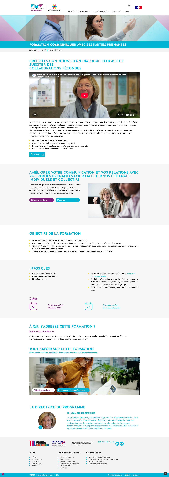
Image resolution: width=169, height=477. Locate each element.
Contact (128, 11)
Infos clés (43, 50)
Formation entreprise (100, 11)
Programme (33, 50)
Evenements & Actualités (69, 463)
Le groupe (35, 461)
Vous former (64, 459)
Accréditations (37, 459)
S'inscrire (61, 200)
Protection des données (98, 461)
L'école (34, 457)
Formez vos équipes (67, 461)
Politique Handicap (132, 475)
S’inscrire (59, 50)
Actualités (35, 466)
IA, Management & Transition (99, 457)
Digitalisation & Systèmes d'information (103, 459)
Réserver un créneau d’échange (71, 390)
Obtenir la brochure (39, 200)
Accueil (70, 11)
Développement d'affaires (98, 463)
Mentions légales (115, 475)
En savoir (35, 154)
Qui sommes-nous (67, 457)
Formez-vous (83, 11)
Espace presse (37, 463)
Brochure (51, 50)
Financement (116, 11)
